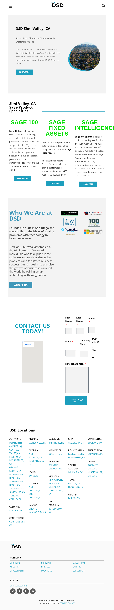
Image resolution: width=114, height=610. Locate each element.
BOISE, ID (34, 475)
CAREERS (77, 566)
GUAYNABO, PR (95, 453)
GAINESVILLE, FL (37, 442)
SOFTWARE (46, 562)
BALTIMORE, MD (57, 442)
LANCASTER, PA (76, 453)
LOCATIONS (46, 570)
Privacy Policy (67, 603)
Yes (94, 350)
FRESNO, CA (15, 456)
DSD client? (95, 340)
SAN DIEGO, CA (16, 488)
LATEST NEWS (79, 562)
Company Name (85, 342)
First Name (68, 319)
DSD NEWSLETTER (18, 585)
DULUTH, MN (55, 453)
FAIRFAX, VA (74, 498)
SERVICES (45, 566)
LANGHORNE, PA (76, 457)
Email (68, 341)
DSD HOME (15, 562)
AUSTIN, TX (74, 483)
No (93, 357)
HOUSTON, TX (75, 486)
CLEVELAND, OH (76, 442)
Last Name (79, 319)
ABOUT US (15, 566)
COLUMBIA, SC (75, 472)
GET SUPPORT (79, 570)
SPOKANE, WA (95, 442)
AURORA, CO (15, 510)
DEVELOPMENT (17, 570)
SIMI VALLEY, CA (17, 492)
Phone (91, 318)
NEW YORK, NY (56, 479)
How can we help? (75, 363)
